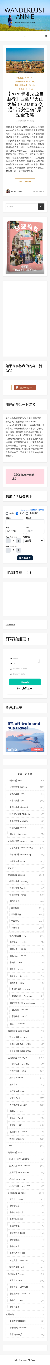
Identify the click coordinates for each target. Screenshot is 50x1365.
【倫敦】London (15, 1199)
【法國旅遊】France (16, 894)
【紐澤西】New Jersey (18, 1172)
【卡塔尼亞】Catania (24, 78)
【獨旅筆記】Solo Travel (17, 1030)
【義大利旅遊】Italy (24, 85)
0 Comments (38, 191)
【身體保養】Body (18, 1131)
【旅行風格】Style (16, 1091)
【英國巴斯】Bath (15, 1267)
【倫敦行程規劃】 (17, 1253)
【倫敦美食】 (15, 1246)
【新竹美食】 (15, 1307)
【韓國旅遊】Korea (16, 827)
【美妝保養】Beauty (17, 1104)
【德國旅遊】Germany (18, 881)
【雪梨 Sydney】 (15, 1334)
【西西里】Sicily (25, 89)
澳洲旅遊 (10, 1314)
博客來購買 (19, 270)
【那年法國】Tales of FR (19, 1044)
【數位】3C (12, 1084)
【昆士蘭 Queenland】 (18, 1327)
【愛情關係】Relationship (19, 854)
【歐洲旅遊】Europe (24, 81)
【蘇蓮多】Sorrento (18, 976)
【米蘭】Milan (15, 962)
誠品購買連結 (31, 270)
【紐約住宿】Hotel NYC (18, 1186)
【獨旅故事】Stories (17, 1037)
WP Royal (32, 1360)
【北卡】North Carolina (18, 1158)
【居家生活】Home (16, 1070)
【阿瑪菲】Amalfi (19, 1016)
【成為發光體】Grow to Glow (19, 841)
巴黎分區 (15, 907)
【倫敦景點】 (15, 1239)
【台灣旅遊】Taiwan (17, 786)
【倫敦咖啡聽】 (16, 1219)
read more (25, 181)
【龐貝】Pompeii (17, 1023)
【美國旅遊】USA (14, 1152)
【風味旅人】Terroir (15, 1274)
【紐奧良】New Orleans (18, 1165)
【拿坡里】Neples (17, 948)
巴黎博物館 (16, 914)
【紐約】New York (16, 1179)
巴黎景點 (15, 921)
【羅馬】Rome (16, 969)
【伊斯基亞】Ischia (18, 942)
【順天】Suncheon (18, 834)
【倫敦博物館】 (16, 1212)
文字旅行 (11, 868)
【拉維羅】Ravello (19, 1009)
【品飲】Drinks (16, 1300)
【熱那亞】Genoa (17, 955)
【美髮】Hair (15, 1124)
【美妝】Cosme (16, 1111)
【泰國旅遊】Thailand (17, 807)
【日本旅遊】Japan (16, 800)
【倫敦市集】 (15, 1226)
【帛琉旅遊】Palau (16, 793)
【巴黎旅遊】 (15, 901)
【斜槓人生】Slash (16, 861)
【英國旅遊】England (16, 1192)
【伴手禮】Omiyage (18, 1286)
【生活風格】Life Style (16, 1057)
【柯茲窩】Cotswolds (17, 1260)
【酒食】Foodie (14, 1280)
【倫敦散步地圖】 (17, 1232)
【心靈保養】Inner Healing (20, 847)
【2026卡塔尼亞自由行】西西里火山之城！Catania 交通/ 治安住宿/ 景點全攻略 (25, 104)
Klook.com (10, 624)
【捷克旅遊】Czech (16, 888)
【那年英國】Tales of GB (19, 1050)
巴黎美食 (15, 928)
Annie (9, 1145)
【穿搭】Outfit (14, 1098)
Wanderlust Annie (25, 13)
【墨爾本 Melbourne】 (18, 1320)
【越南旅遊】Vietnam (17, 820)
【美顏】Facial (16, 1118)
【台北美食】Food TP (19, 1293)
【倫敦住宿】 (15, 1205)
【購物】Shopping (15, 1138)
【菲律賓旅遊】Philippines (19, 814)
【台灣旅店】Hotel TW (18, 1064)
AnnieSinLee (16, 191)
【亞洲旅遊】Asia (14, 780)
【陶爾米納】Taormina (21, 996)
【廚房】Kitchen (15, 1077)
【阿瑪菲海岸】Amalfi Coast (22, 1003)
